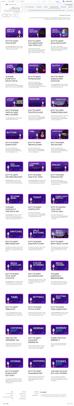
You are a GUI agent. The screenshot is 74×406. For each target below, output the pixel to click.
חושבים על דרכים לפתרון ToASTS (34, 208)
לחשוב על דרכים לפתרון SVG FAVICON (13, 176)
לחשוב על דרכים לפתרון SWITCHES (12, 242)
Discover (50, 1)
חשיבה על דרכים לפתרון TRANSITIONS (59, 111)
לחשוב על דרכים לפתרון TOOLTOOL (35, 111)
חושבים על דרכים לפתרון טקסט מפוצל (59, 308)
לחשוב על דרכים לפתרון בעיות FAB (35, 143)
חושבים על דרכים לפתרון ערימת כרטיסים (11, 79)
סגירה (15, 15)
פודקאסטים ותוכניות (22, 398)
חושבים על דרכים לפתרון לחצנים (12, 143)
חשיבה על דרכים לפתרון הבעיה (11, 42)
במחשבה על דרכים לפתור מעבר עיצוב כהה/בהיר (58, 209)
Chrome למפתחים (23, 393)
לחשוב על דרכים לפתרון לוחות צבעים (58, 42)
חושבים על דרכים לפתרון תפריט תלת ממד (12, 209)
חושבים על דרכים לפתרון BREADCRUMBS (57, 276)
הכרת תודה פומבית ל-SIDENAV (58, 339)
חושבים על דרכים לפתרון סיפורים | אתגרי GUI (12, 373)
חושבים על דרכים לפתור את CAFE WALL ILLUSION (12, 112)
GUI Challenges (69, 4)
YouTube (11, 395)
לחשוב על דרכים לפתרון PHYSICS (34, 78)
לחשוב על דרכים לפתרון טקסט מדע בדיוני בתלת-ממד (35, 43)
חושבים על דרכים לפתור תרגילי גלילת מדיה (12, 276)
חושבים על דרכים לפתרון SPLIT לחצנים (36, 242)
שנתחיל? (6, 15)
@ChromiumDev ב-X (9, 393)
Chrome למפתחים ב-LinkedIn (8, 397)
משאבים (57, 1)
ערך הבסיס (44, 1)
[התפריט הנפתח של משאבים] (54, 1)
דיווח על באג (36, 393)
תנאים (72, 403)
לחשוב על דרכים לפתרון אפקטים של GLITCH (57, 79)
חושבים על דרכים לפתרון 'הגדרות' (34, 308)
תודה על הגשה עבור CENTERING (12, 339)
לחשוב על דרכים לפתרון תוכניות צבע (35, 275)
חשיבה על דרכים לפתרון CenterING (35, 372)
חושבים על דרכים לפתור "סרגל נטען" (35, 176)
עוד (39, 1)
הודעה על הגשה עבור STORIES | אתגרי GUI (59, 372)
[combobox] (20, 1)
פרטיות (68, 403)
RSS (12, 398)
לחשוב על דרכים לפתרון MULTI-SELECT (59, 242)
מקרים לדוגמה (23, 397)
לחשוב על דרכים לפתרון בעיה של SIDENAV (34, 340)
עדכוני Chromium (23, 395)
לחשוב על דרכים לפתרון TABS (11, 308)
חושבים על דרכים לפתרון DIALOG (57, 176)
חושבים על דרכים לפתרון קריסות (57, 143)
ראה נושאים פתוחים (35, 395)
